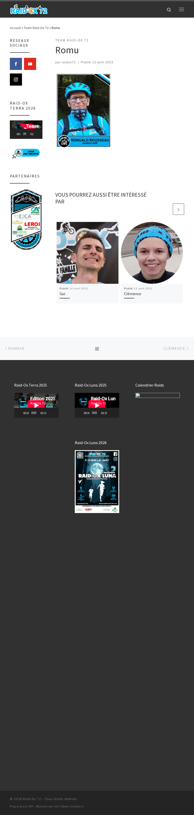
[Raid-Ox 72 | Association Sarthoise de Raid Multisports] (29, 8)
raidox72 (69, 62)
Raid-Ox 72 (32, 799)
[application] (26, 129)
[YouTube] (30, 64)
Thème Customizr (71, 806)
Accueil (15, 28)
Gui (62, 293)
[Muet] (38, 133)
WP (31, 806)
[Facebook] (16, 64)
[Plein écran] (41, 133)
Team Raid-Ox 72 (36, 28)
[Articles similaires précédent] (166, 209)
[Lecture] (16, 133)
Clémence (132, 293)
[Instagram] (16, 79)
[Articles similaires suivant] (178, 209)
